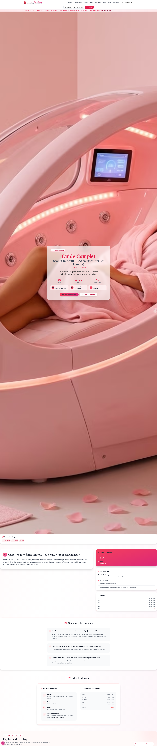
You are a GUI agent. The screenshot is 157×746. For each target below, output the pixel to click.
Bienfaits (16, 540)
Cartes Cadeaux (88, 3)
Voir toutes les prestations (142, 744)
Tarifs (109, 3)
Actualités (98, 3)
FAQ (23, 540)
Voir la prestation (90, 294)
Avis (104, 3)
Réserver (91, 7)
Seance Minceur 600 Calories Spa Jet (90, 10)
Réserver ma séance (70, 294)
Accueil (70, 3)
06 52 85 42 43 (104, 580)
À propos (116, 3)
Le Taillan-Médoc (35, 10)
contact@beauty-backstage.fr (108, 583)
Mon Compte (80, 7)
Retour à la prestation (59, 250)
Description (7, 540)
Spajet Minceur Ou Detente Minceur (69, 10)
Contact (69, 7)
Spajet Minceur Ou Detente (49, 10)
